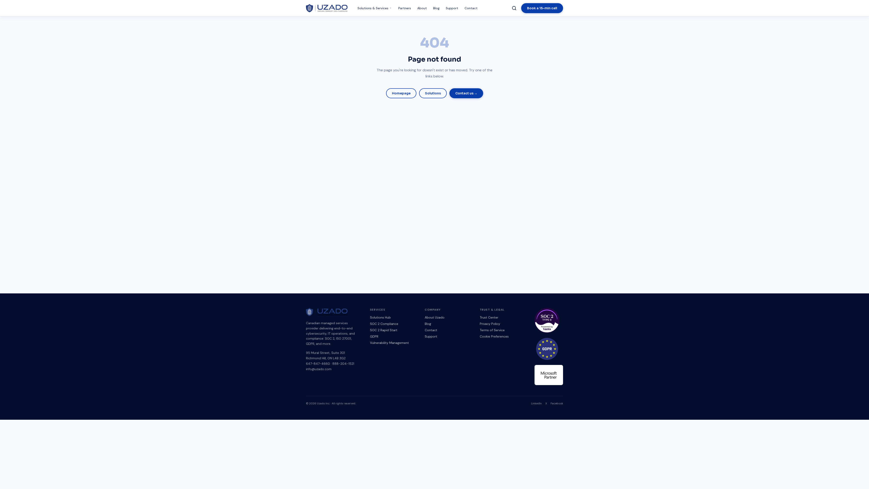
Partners (404, 8)
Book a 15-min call (542, 8)
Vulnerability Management (389, 343)
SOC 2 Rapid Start (383, 330)
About (422, 8)
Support (452, 8)
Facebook (557, 403)
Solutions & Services (373, 8)
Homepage (401, 93)
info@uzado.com (319, 369)
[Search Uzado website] (514, 8)
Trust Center (489, 317)
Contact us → (466, 93)
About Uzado (434, 317)
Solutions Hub (380, 317)
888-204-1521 (343, 364)
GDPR (374, 336)
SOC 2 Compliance (384, 324)
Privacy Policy (490, 324)
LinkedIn (536, 403)
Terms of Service (492, 330)
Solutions (433, 93)
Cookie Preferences (494, 336)
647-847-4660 (318, 364)
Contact (471, 8)
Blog (436, 8)
